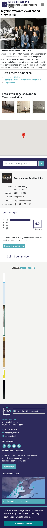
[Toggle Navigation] (42, 4)
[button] (23, 135)
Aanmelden (9, 466)
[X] (9, 446)
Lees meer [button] (28, 517)
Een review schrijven (14, 246)
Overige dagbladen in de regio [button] (15, 501)
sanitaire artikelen (12, 77)
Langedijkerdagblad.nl (19, 2)
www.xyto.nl (10, 436)
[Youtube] (14, 446)
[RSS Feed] (19, 446)
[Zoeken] (41, 163)
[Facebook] (4, 446)
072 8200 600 (11, 429)
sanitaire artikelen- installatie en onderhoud (23, 80)
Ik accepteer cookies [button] (23, 523)
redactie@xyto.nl (12, 433)
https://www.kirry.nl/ (22, 200)
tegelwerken (10, 82)
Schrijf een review (17, 256)
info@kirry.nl (19, 197)
